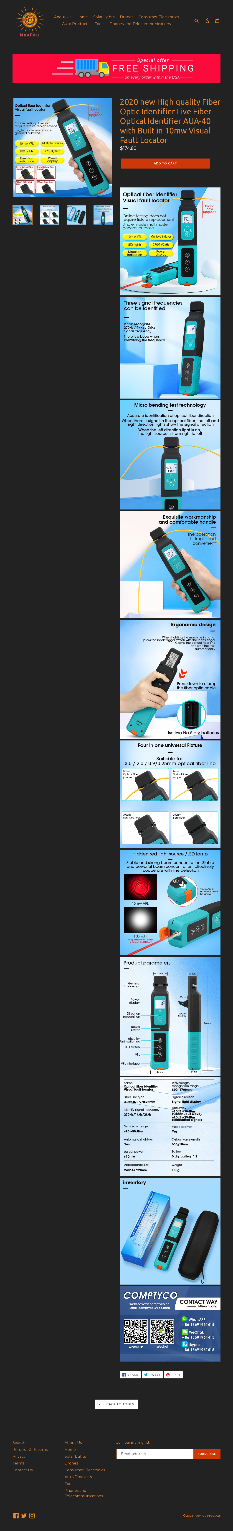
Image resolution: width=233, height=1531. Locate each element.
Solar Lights (103, 17)
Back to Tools (120, 1404)
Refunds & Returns (30, 1449)
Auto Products (75, 24)
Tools (99, 24)
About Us (62, 17)
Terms (18, 1463)
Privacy (19, 1456)
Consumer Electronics (159, 17)
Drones (126, 17)
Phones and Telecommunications (140, 24)
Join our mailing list (133, 1442)
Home (82, 17)
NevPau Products (207, 1515)
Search (19, 1443)
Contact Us (23, 1470)
